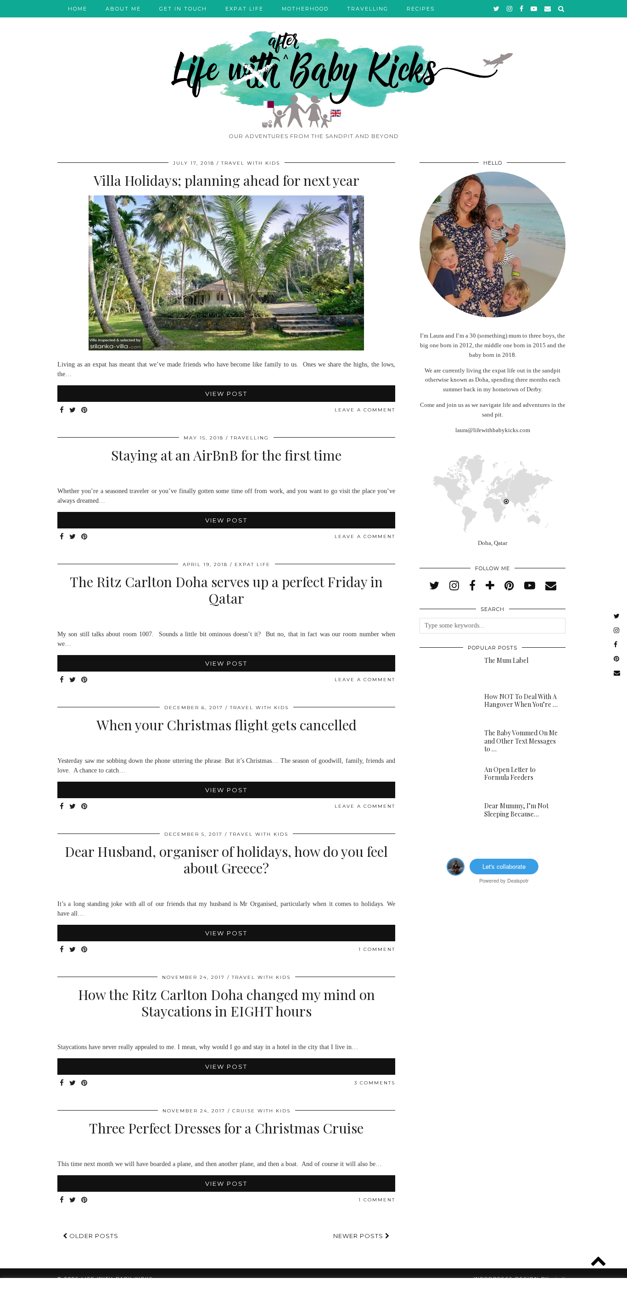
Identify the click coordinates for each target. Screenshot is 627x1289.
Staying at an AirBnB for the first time (226, 455)
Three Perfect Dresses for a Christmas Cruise (226, 1128)
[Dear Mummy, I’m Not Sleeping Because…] (446, 816)
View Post (226, 393)
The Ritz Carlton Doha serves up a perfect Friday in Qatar (226, 589)
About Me (123, 9)
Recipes (421, 9)
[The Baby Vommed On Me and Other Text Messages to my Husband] (446, 743)
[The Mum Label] (446, 671)
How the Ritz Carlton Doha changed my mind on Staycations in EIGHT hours (226, 1002)
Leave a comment (365, 410)
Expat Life (244, 9)
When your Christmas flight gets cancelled (226, 725)
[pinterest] (509, 586)
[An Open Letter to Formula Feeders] (446, 780)
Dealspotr (518, 880)
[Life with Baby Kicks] (313, 64)
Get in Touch (183, 9)
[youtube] (534, 8)
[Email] (548, 8)
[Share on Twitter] (73, 410)
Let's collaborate (504, 866)
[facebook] (522, 8)
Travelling (367, 9)
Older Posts (92, 1235)
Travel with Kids (250, 163)
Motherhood (305, 9)
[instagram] (510, 8)
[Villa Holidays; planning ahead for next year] (226, 348)
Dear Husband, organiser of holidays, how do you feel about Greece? (226, 859)
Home (77, 9)
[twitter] (496, 8)
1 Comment (376, 949)
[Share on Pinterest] (84, 410)
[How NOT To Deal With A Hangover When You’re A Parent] (446, 707)
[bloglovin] (490, 586)
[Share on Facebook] (62, 410)
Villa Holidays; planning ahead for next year (226, 180)
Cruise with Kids (261, 1111)
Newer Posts (359, 1235)
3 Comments (374, 1083)
